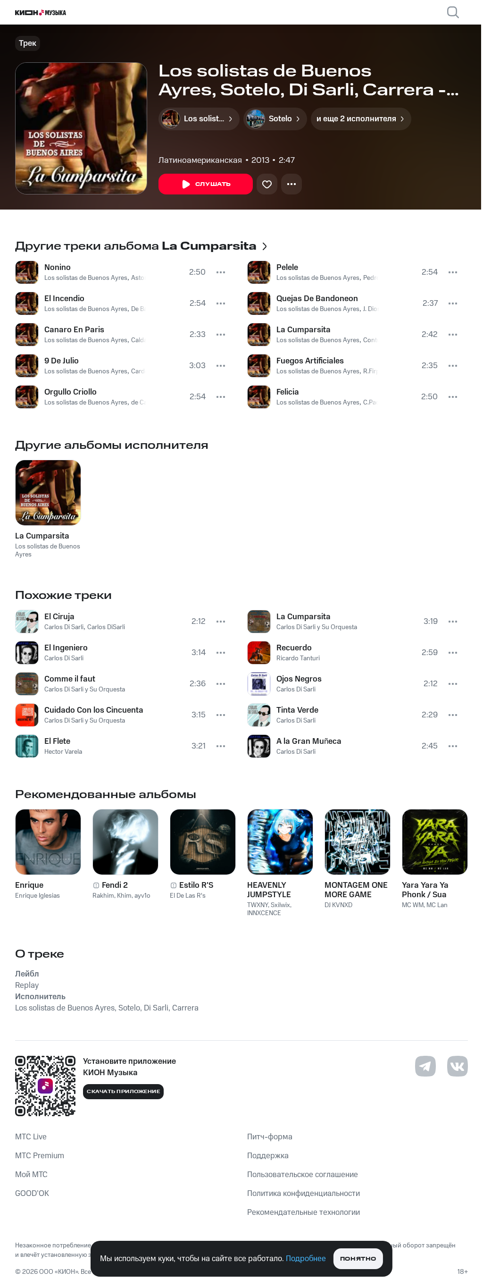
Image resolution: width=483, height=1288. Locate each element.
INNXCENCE (264, 913)
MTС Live (31, 1137)
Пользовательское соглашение (302, 1174)
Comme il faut (69, 679)
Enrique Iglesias (37, 896)
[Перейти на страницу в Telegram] (425, 1066)
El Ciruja (59, 617)
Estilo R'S (196, 885)
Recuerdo (294, 648)
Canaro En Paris (74, 330)
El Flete (57, 741)
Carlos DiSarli (106, 627)
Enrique (29, 885)
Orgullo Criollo (70, 392)
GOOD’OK (32, 1193)
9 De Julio (61, 361)
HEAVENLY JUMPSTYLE (269, 890)
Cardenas (144, 371)
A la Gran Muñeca (308, 741)
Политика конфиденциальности (303, 1193)
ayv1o (142, 896)
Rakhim (103, 896)
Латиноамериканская (200, 160)
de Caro (142, 402)
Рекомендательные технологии (303, 1212)
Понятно (358, 1259)
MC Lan (437, 905)
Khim (124, 896)
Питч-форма (269, 1137)
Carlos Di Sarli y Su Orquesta (84, 689)
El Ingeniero (66, 648)
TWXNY (257, 905)
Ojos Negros (299, 679)
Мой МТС (31, 1174)
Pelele (287, 267)
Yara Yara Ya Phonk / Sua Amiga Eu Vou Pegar (427, 890)
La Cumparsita (303, 330)
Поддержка (268, 1156)
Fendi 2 (115, 885)
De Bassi (143, 309)
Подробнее (306, 1258)
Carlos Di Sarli (63, 627)
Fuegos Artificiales (310, 361)
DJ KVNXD (338, 905)
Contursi (375, 340)
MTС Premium (39, 1156)
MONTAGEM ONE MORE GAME (356, 890)
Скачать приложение (123, 1091)
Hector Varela (63, 752)
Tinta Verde (297, 710)
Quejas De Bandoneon (317, 298)
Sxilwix (280, 905)
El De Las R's (188, 896)
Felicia (287, 392)
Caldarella (145, 340)
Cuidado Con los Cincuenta (93, 710)
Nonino (57, 267)
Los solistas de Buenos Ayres (85, 278)
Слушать (213, 184)
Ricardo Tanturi (298, 658)
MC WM (413, 905)
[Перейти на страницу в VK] (457, 1066)
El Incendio (64, 298)
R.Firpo (373, 371)
